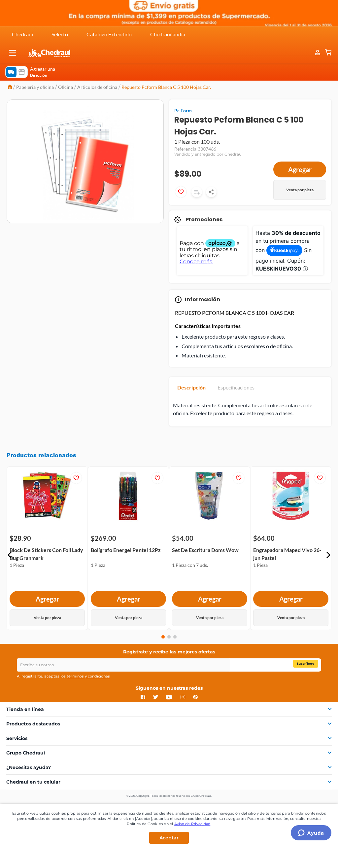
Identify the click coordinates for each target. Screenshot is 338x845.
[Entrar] (314, 52)
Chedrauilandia (167, 34)
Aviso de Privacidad (192, 824)
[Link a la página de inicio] (10, 87)
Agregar (300, 169)
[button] (12, 53)
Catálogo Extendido (109, 34)
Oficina (65, 87)
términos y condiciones (88, 676)
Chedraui (22, 34)
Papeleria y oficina (35, 87)
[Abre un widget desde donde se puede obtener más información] (311, 833)
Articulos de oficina (97, 87)
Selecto (59, 34)
